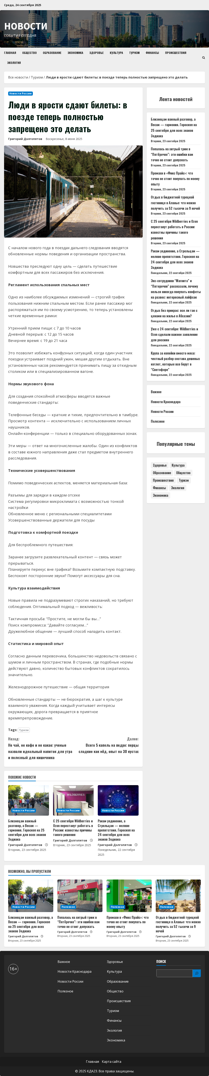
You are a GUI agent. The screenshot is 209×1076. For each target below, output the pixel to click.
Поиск (161, 961)
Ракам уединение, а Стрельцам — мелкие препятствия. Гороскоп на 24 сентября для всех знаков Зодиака (116, 830)
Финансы (152, 52)
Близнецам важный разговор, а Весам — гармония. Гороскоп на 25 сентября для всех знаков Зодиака (27, 830)
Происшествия (175, 52)
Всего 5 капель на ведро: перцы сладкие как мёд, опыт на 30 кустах (108, 745)
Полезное (158, 421)
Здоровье (96, 52)
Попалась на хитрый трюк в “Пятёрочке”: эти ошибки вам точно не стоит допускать (172, 154)
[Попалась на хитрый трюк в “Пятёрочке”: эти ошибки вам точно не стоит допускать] (79, 896)
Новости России (20, 93)
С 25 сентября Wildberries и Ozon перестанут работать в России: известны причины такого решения (73, 827)
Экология (14, 62)
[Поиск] (197, 973)
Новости (26, 26)
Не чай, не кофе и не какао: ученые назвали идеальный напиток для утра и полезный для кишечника (40, 748)
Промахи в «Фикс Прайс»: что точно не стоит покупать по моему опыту (175, 179)
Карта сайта (111, 1061)
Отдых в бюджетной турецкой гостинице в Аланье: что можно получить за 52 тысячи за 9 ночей (175, 203)
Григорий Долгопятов (25, 139)
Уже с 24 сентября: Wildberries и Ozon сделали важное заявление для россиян (174, 334)
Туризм (134, 52)
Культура (116, 52)
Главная (10, 52)
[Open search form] (203, 58)
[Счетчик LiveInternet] (12, 982)
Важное (156, 391)
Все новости (18, 77)
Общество (29, 52)
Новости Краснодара (165, 401)
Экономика (75, 52)
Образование (52, 52)
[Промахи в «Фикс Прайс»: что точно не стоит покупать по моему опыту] (129, 896)
